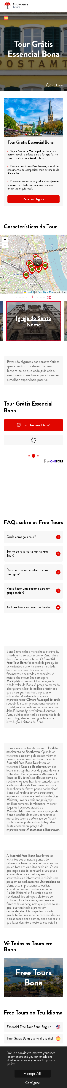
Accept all (32, 1073)
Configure (32, 1082)
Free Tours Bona (33, 977)
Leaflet (30, 292)
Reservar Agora (33, 199)
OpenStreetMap (46, 292)
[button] (26, 134)
